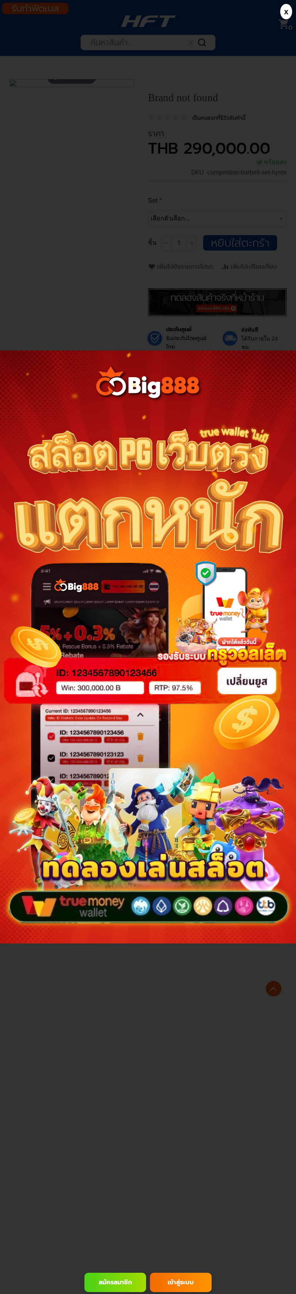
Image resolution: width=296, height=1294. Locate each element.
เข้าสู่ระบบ (181, 1282)
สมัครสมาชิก (115, 1282)
